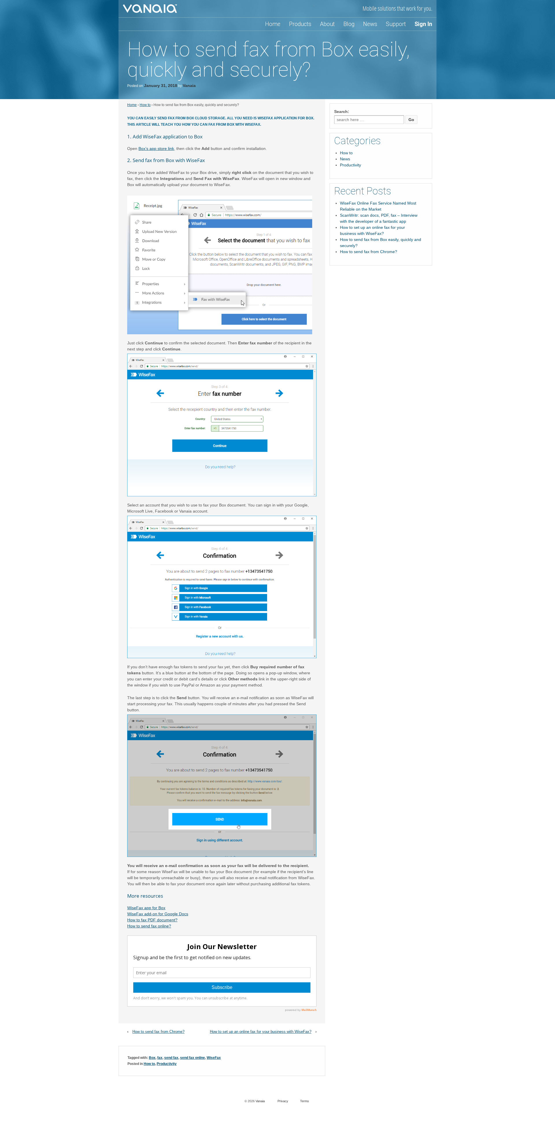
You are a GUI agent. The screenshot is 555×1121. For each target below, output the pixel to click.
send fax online (192, 1058)
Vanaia (189, 85)
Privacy (283, 1101)
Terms (304, 1101)
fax (159, 1058)
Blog (348, 24)
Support (396, 24)
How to (145, 105)
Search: (341, 111)
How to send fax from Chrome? (158, 1031)
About (327, 24)
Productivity (167, 1064)
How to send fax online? (149, 926)
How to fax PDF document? (152, 920)
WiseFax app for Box (146, 907)
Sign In (423, 24)
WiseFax (214, 1058)
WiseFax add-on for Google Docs (157, 914)
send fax (171, 1058)
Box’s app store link (156, 148)
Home (272, 24)
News (370, 24)
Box (152, 1058)
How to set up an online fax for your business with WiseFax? (260, 1031)
